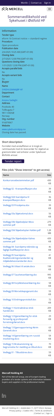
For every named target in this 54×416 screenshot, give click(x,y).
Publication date (10, 48)
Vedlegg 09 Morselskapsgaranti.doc (20, 291)
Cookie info (28, 410)
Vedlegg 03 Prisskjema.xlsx (16, 205)
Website (6, 125)
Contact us (36, 2)
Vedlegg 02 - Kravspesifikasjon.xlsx (20, 188)
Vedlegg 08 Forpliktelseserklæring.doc (21, 283)
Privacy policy (15, 410)
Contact (6, 96)
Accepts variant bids (12, 75)
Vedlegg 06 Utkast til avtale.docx (19, 266)
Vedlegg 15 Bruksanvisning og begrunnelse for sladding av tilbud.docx (22, 346)
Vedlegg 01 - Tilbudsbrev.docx (17, 352)
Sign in (47, 2)
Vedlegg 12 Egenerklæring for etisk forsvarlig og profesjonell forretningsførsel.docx (20, 319)
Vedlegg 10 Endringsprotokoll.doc (19, 299)
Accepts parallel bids (12, 68)
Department (8, 92)
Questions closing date (13, 61)
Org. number (8, 118)
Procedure (7, 41)
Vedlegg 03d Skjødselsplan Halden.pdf (21, 230)
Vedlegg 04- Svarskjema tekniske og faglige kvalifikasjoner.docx (20, 248)
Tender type (8, 34)
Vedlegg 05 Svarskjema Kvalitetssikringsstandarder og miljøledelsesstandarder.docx (18, 258)
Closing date (8, 55)
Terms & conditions (43, 410)
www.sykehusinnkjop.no (14, 129)
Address (6, 103)
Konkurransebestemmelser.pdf (18, 180)
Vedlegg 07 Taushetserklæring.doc (20, 274)
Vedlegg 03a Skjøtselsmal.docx (18, 213)
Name (5, 85)
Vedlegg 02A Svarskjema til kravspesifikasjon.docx (16, 199)
